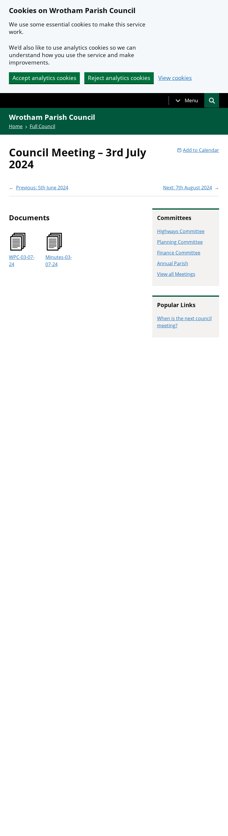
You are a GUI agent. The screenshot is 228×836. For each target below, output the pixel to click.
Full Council (42, 126)
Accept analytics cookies (44, 78)
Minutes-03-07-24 (58, 261)
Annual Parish (172, 263)
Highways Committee (181, 231)
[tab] (186, 100)
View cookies (175, 78)
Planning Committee (180, 242)
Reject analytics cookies (119, 78)
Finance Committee (178, 252)
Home (16, 126)
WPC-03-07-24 (21, 261)
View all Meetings (176, 274)
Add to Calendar (201, 150)
